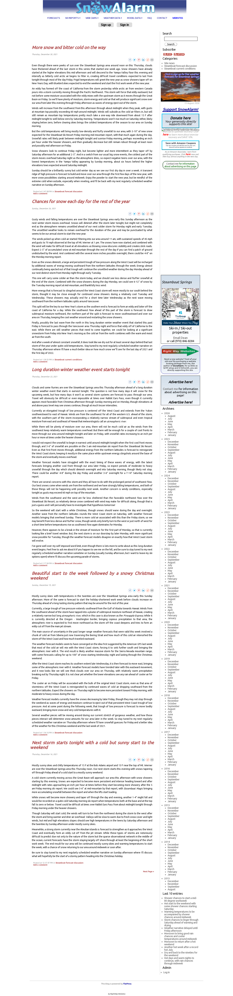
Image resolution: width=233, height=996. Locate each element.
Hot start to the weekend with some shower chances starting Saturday (180, 906)
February (172, 432)
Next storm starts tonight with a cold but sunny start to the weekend (92, 745)
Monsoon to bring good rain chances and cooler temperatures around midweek (180, 936)
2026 (167, 413)
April (170, 427)
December (173, 441)
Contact (162, 18)
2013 (167, 878)
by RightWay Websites (116, 994)
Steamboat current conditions (68, 360)
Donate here (180, 121)
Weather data (112, 18)
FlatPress (127, 984)
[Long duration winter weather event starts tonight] (152, 381)
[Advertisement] (93, 36)
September (173, 450)
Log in (166, 972)
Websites (177, 18)
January (172, 435)
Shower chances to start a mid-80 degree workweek (180, 899)
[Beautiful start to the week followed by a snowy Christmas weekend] (152, 590)
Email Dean (180, 337)
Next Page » (148, 871)
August (171, 416)
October (172, 447)
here (165, 134)
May (170, 424)
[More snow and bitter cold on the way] (152, 59)
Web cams (91, 18)
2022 (167, 548)
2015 (167, 805)
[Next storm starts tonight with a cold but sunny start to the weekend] (152, 759)
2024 (167, 475)
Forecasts (53, 18)
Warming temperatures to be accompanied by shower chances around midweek (179, 914)
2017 (167, 732)
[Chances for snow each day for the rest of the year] (152, 213)
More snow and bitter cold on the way (69, 47)
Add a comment (40, 193)
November (173, 444)
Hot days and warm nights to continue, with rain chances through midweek (179, 961)
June (170, 421)
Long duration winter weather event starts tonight (81, 369)
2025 (167, 439)
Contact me (172, 163)
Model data (134, 18)
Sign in (124, 24)
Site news (169, 63)
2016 (167, 768)
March (171, 429)
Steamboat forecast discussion (68, 191)
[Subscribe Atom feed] (179, 54)
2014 (167, 841)
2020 (167, 622)
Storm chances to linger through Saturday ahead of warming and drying (181, 922)
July (170, 418)
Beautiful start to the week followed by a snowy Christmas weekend (92, 575)
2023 (167, 512)
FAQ (150, 18)
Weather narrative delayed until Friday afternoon (181, 929)
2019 (167, 658)
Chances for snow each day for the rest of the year (81, 201)
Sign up (106, 24)
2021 (167, 585)
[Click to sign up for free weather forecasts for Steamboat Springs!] (180, 86)
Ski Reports (72, 18)
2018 (167, 695)
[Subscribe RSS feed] (168, 54)
